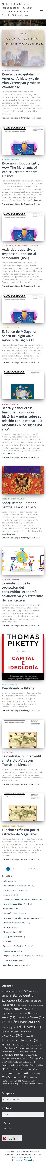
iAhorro (23, 1052)
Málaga (37, 1058)
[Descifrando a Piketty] (23, 657)
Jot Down (23, 1059)
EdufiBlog (9, 1027)
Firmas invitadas (10, 932)
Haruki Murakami (9, 1052)
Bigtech (24, 1005)
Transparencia (28, 1081)
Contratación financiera (13, 890)
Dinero (36, 1017)
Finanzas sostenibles (21, 1040)
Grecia (38, 1048)
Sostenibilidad (15, 1073)
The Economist (15, 1077)
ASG (23, 991)
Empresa (28, 1031)
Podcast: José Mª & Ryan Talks (16, 946)
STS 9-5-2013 (35, 1073)
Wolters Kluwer (30, 1084)
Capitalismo (10, 1013)
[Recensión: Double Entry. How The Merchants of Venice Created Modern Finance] (23, 141)
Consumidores (22, 1018)
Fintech (9, 1044)
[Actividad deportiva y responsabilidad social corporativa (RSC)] (23, 227)
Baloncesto (8, 881)
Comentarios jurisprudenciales (16, 886)
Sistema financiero (10, 404)
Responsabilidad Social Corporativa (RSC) (20, 246)
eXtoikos (12, 1035)
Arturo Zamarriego (10, 991)
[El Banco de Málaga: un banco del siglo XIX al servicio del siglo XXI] (23, 309)
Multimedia (8, 941)
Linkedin (7, 1129)
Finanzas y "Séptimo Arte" (14, 923)
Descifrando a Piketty (18, 688)
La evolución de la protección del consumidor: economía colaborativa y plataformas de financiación (22, 591)
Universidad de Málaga (11, 1084)
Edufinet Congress (12, 1032)
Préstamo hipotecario (23, 1062)
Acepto (19, 1160)
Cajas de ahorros (36, 1005)
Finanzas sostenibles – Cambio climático (21, 918)
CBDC (22, 1014)
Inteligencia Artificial (12, 937)
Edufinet (29, 1027)
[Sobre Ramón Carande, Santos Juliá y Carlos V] (23, 480)
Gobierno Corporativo (19, 1048)
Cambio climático (17, 1009)
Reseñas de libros (9, 684)
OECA (7, 1062)
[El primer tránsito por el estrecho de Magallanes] (23, 807)
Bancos (13, 1004)
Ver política (29, 1160)
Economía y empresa (10, 70)
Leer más (6, 114)
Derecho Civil (7, 752)
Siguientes (32, 869)
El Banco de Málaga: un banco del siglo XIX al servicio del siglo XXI (19, 336)
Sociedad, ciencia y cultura (13, 499)
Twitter (7, 1123)
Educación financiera (12, 913)
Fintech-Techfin (10, 927)
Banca (7, 996)
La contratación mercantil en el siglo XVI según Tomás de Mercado (21, 760)
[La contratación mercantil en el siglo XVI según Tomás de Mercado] (23, 734)
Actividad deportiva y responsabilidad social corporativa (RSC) (19, 254)
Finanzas (28, 1036)
